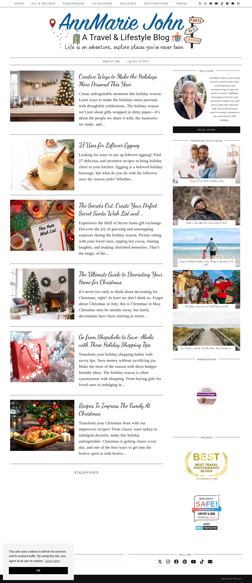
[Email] (233, 3)
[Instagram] (205, 3)
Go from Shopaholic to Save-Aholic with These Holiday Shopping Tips (116, 340)
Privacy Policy (231, 579)
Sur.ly (213, 517)
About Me (111, 61)
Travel (182, 3)
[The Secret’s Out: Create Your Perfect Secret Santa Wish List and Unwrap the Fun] (42, 225)
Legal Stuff (138, 61)
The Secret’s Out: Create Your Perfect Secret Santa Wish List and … (118, 209)
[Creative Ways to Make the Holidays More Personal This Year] (42, 96)
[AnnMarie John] (126, 28)
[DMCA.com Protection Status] (206, 529)
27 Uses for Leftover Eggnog (109, 145)
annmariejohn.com (206, 509)
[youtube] (193, 561)
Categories (102, 3)
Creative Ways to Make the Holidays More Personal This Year (118, 80)
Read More (206, 129)
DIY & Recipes (43, 3)
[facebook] (176, 561)
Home (19, 3)
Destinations (156, 3)
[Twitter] (200, 3)
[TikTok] (222, 3)
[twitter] (160, 561)
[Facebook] (227, 3)
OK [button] (38, 570)
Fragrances (74, 3)
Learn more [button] (52, 561)
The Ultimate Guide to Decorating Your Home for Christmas (120, 278)
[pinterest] (185, 561)
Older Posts (88, 472)
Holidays (128, 3)
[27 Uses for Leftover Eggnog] (42, 164)
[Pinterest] (210, 3)
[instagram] (168, 561)
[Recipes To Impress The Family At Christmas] (42, 425)
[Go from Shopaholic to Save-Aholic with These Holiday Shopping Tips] (42, 356)
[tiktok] (202, 561)
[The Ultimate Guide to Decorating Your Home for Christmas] (42, 294)
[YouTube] (216, 3)
